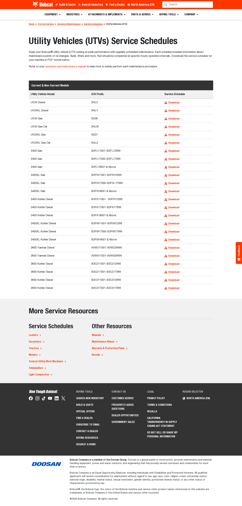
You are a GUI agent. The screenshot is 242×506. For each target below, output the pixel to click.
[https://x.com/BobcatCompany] (63, 399)
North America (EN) (142, 4)
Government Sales (123, 422)
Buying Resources (87, 437)
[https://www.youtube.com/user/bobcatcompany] (50, 399)
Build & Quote (67, 4)
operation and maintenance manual (65, 66)
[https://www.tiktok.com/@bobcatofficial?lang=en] (43, 399)
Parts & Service (46, 24)
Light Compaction (39, 374)
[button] (187, 103)
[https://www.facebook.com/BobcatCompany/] (31, 399)
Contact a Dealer (87, 431)
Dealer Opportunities (125, 415)
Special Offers (85, 411)
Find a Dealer (117, 4)
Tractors (34, 348)
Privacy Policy (156, 398)
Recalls (96, 354)
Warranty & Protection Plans (108, 348)
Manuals (96, 335)
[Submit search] (210, 4)
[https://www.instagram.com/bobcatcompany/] (37, 399)
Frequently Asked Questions (123, 406)
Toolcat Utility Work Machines (46, 361)
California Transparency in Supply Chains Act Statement (162, 421)
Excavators (35, 341)
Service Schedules (93, 24)
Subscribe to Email (88, 424)
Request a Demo (86, 444)
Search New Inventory (90, 398)
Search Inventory (92, 4)
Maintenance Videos (103, 341)
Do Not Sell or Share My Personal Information (162, 434)
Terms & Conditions (159, 404)
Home (31, 24)
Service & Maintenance (69, 24)
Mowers (33, 354)
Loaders (33, 335)
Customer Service (123, 398)
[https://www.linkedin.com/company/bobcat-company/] (57, 399)
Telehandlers (36, 367)
